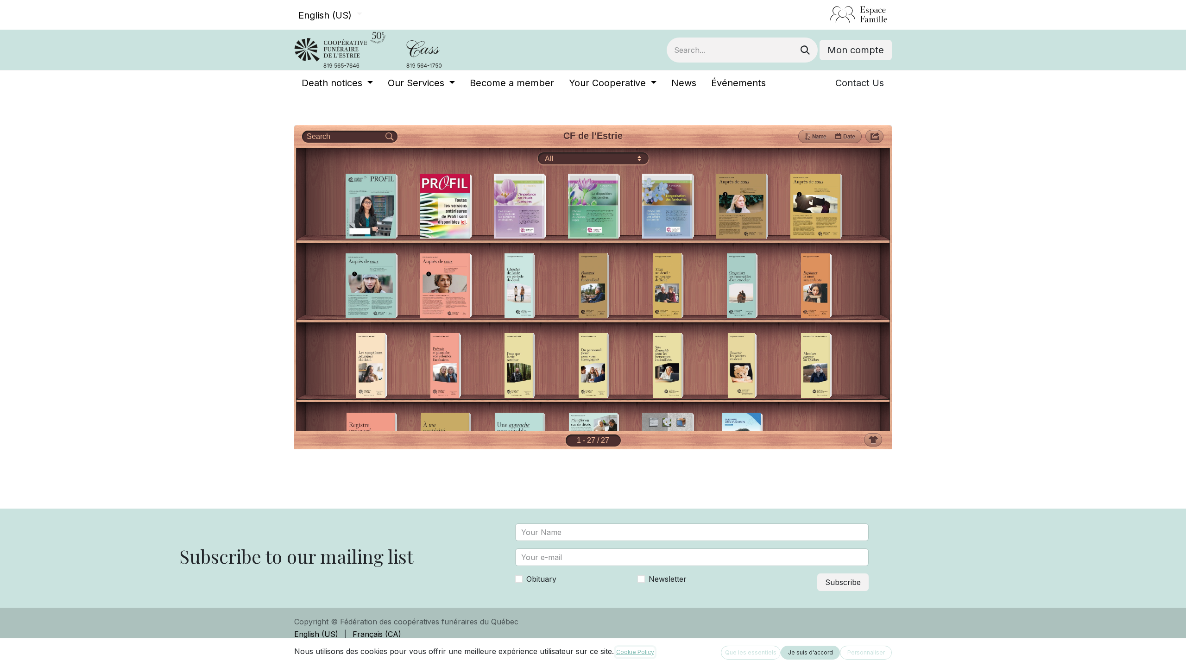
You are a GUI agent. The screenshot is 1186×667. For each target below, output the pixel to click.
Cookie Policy (635, 651)
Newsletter (668, 579)
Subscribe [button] (843, 582)
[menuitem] (337, 83)
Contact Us (859, 82)
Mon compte (855, 50)
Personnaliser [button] (866, 652)
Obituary (541, 579)
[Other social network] (826, 14)
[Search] (805, 50)
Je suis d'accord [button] (810, 652)
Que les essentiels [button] (750, 652)
